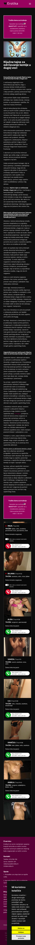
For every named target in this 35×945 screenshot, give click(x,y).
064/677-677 (13, 26)
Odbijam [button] (21, 932)
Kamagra (18, 413)
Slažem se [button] (21, 928)
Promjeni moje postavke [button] (21, 937)
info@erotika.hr (9, 866)
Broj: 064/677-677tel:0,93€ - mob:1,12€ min (19, 543)
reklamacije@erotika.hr (11, 864)
